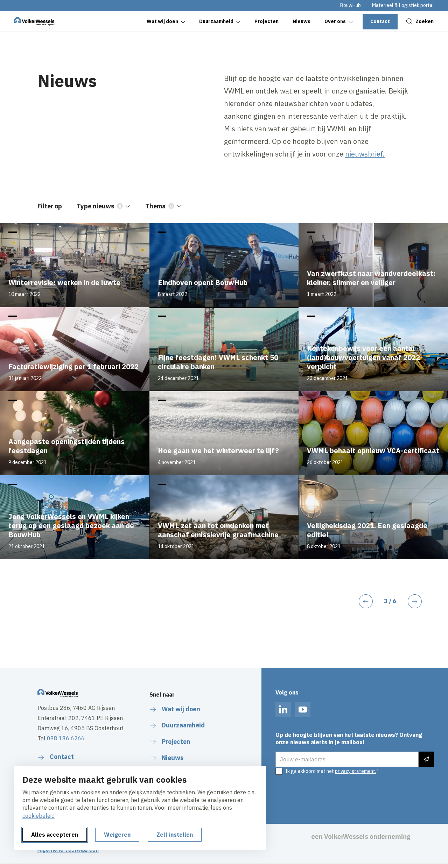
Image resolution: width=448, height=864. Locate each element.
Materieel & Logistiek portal (403, 5)
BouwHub (350, 5)
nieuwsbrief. (365, 154)
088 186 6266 (66, 738)
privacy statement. (355, 771)
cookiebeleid (38, 815)
